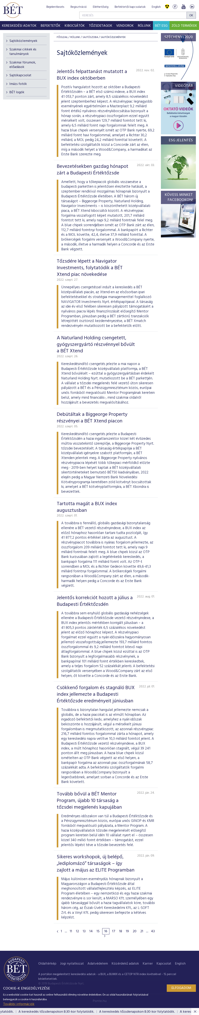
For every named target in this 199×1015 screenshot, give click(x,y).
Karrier (148, 963)
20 (134, 931)
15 (98, 931)
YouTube (183, 6)
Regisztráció (79, 7)
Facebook (175, 6)
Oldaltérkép (47, 963)
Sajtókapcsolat (20, 75)
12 (77, 931)
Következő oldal (104, 936)
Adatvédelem (97, 963)
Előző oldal (57, 931)
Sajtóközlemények (23, 41)
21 (141, 931)
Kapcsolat (163, 963)
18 (120, 931)
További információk (18, 1004)
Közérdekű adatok (125, 963)
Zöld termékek (184, 26)
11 (71, 931)
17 (113, 931)
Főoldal (62, 37)
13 (84, 931)
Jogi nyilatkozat (72, 963)
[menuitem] (19, 25)
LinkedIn (192, 6)
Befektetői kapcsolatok (130, 7)
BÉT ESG (161, 26)
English (156, 7)
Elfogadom (181, 988)
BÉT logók (16, 92)
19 (127, 931)
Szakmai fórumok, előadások (22, 65)
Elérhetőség (100, 7)
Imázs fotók (18, 84)
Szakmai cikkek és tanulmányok (22, 52)
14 (91, 931)
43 (153, 931)
